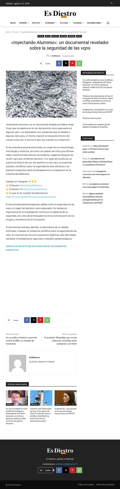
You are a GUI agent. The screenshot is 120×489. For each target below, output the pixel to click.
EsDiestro (56, 56)
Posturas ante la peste (92, 118)
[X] (111, 3)
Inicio (8, 32)
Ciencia (15, 32)
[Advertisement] (41, 280)
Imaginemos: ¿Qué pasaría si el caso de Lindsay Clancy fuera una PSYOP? (65, 411)
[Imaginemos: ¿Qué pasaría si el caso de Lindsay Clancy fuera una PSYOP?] (66, 398)
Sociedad (71, 36)
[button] (108, 23)
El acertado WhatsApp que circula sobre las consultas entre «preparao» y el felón (60, 340)
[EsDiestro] (48, 55)
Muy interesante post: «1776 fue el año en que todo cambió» (95, 149)
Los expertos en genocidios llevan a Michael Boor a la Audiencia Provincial (97, 161)
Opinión (55, 36)
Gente (79, 36)
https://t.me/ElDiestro (31, 185)
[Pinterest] (72, 63)
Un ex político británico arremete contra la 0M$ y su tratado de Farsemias (21, 340)
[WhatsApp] (79, 63)
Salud (48, 36)
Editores (63, 36)
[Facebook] (59, 63)
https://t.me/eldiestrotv (35, 189)
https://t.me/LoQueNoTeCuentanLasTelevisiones (31, 196)
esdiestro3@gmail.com (66, 464)
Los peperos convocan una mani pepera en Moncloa (96, 174)
